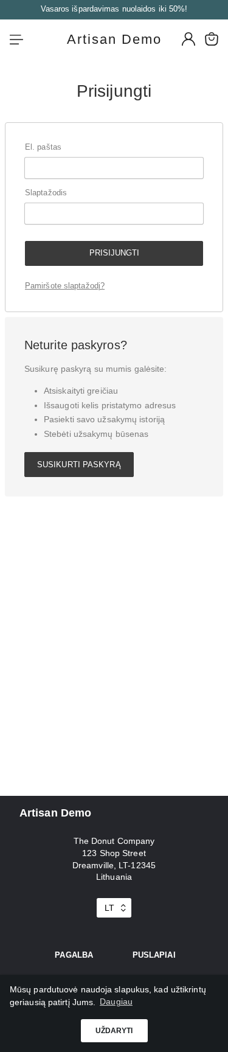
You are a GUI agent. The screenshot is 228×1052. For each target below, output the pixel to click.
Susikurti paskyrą (79, 464)
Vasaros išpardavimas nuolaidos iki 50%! (114, 9)
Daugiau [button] (116, 1001)
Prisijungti (114, 252)
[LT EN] (114, 908)
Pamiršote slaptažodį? (65, 285)
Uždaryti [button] (114, 1030)
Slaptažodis (46, 192)
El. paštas (43, 147)
